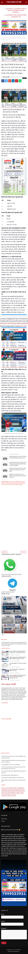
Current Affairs (12, 788)
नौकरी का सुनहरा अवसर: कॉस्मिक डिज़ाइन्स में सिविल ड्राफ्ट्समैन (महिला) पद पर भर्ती (17, 658)
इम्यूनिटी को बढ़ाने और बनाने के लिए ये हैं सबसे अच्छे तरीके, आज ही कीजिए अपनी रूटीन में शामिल (17, 470)
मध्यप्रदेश (13, 795)
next (3, 635)
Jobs (23, 790)
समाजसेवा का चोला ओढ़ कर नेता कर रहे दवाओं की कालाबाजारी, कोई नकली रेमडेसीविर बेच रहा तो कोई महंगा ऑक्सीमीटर (17, 464)
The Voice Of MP (14, 2)
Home (2, 37)
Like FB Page (4, 818)
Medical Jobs (20, 793)
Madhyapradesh (11, 793)
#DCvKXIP (11, 323)
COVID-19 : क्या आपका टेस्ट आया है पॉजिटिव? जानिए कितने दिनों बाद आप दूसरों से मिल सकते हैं (17, 476)
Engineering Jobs (6, 790)
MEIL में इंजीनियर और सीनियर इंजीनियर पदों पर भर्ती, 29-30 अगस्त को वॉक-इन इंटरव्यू (17, 652)
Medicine (4, 795)
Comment (24, 78)
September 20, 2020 (20, 326)
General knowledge (16, 790)
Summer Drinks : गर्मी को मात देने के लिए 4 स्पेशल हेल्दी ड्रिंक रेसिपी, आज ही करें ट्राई (18, 457)
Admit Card (4, 788)
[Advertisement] (14, 536)
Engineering (20, 788)
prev (1, 635)
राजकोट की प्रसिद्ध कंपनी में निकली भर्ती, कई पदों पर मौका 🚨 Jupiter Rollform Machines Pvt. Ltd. (17, 677)
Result (9, 795)
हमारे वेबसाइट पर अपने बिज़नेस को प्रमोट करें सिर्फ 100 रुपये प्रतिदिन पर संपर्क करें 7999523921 (16, 10)
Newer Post (4, 552)
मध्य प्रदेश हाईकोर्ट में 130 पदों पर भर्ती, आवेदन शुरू (17, 664)
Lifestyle (4, 793)
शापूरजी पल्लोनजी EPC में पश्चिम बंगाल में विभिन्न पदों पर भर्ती (16, 670)
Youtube (3, 821)
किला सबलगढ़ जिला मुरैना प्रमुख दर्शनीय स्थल (9, 775)
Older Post (23, 552)
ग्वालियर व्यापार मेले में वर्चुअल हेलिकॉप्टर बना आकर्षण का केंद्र (12, 777)
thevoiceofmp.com (15, 951)
